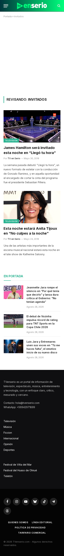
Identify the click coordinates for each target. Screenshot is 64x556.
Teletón (8, 476)
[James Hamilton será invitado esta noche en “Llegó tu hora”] (32, 126)
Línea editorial (42, 522)
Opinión (8, 444)
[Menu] (6, 6)
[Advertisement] (32, 56)
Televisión (11, 140)
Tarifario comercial (32, 532)
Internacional (11, 438)
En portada (13, 276)
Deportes (9, 449)
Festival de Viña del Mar (18, 464)
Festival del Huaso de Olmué (20, 470)
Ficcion (8, 432)
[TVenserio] (31, 6)
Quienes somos (18, 522)
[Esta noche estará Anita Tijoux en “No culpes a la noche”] (32, 207)
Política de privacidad (30, 527)
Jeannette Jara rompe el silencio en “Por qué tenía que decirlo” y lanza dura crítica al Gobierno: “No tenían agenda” (42, 294)
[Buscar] (58, 6)
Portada (8, 16)
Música (8, 426)
